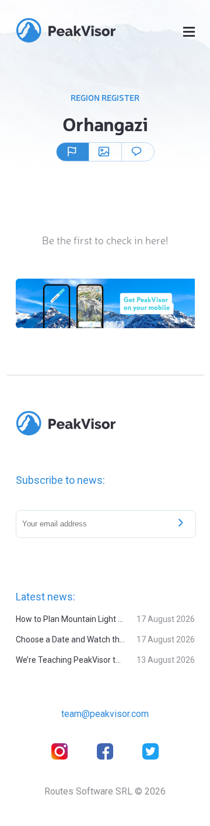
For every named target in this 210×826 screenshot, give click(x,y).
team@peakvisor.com (105, 713)
